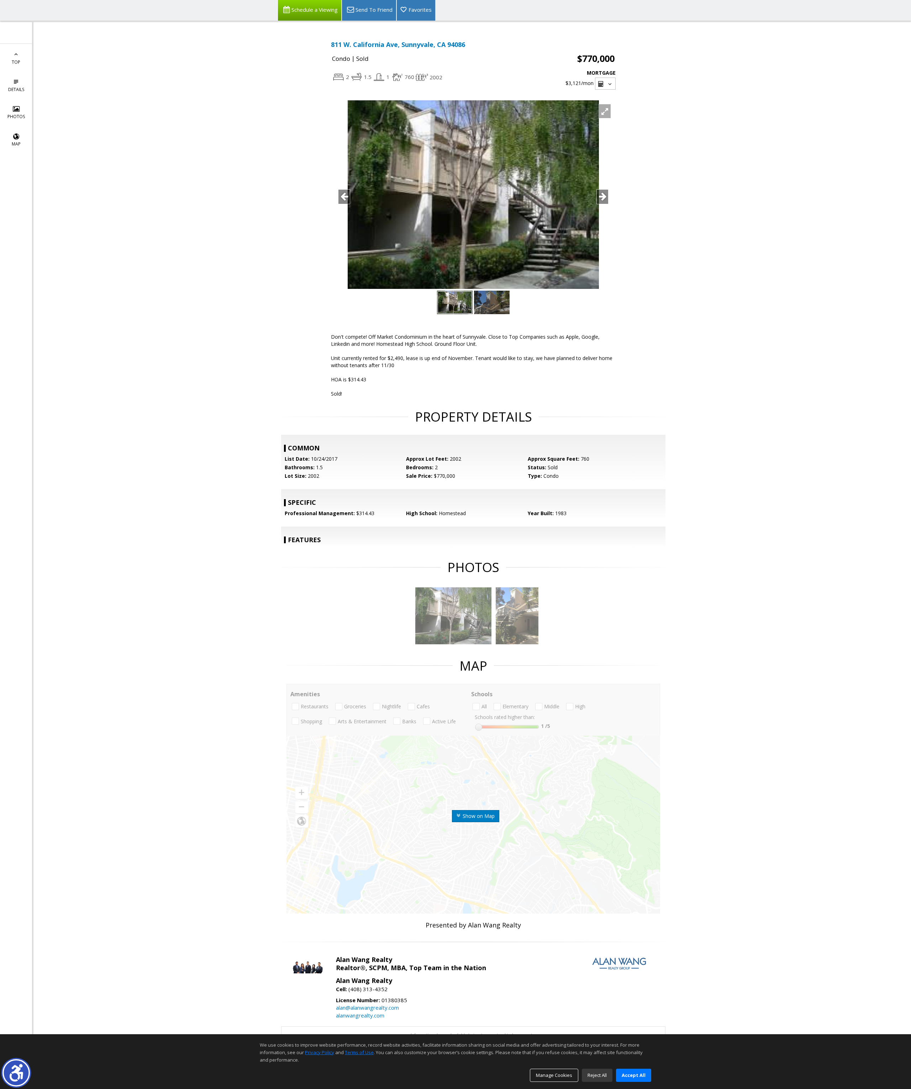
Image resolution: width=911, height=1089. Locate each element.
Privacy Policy (319, 1052)
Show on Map (478, 816)
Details (16, 89)
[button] (16, 1073)
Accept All (634, 1075)
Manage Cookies (554, 1075)
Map (16, 144)
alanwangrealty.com (360, 1015)
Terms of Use (359, 1052)
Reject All (597, 1075)
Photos (16, 116)
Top (16, 62)
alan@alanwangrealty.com (367, 1007)
